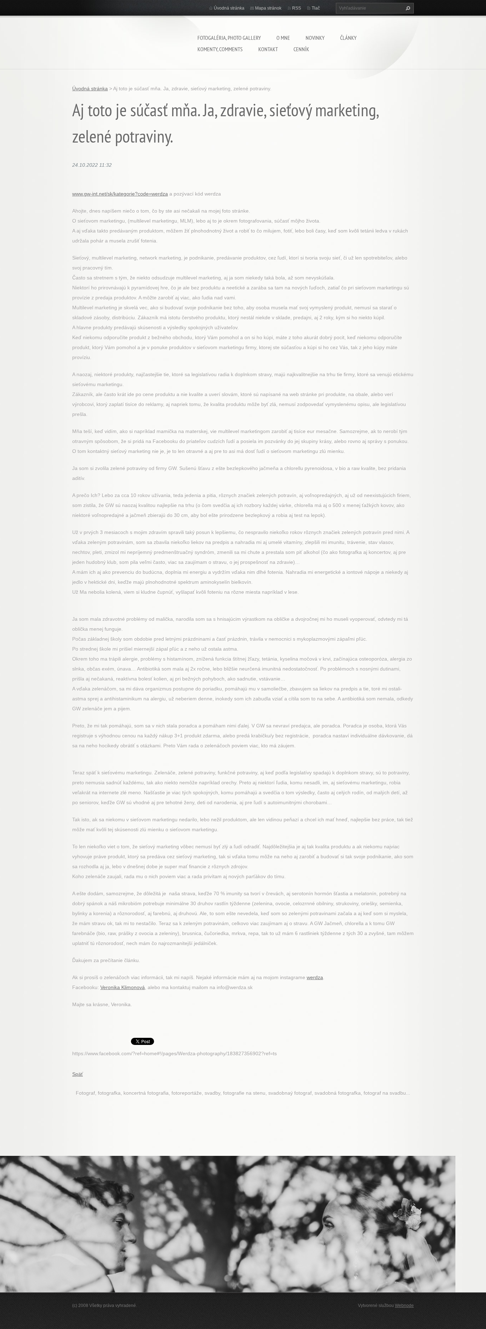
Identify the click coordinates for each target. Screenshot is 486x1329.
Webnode (404, 1305)
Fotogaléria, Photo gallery (229, 37)
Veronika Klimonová (122, 987)
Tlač (316, 8)
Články (348, 37)
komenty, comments (220, 49)
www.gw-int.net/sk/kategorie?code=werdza (120, 194)
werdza (315, 977)
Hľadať (407, 8)
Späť (77, 1074)
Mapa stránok (268, 8)
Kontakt (268, 49)
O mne (283, 37)
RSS (296, 8)
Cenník (301, 49)
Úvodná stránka (229, 8)
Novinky (315, 37)
